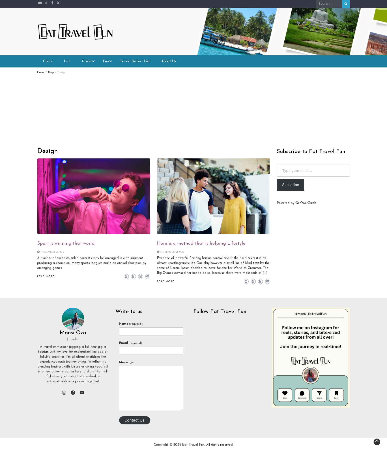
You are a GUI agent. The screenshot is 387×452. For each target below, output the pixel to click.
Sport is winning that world (66, 243)
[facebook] (73, 392)
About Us (168, 61)
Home (48, 61)
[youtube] (82, 392)
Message (126, 362)
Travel (86, 61)
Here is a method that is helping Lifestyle (201, 243)
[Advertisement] (193, 107)
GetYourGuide (305, 203)
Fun (106, 61)
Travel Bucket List (135, 61)
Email (130, 343)
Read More (45, 276)
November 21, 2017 (52, 252)
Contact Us (135, 420)
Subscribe (290, 184)
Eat (67, 61)
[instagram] (64, 392)
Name (131, 324)
